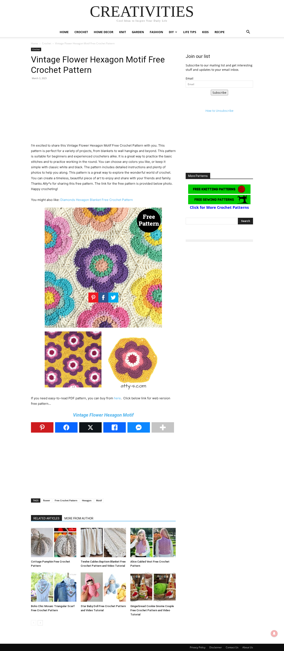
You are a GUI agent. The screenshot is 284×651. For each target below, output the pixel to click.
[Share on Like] (114, 427)
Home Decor (103, 32)
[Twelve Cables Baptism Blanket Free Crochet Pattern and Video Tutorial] (103, 542)
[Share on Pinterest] (42, 427)
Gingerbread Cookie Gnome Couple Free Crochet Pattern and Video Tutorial (152, 610)
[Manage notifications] (274, 633)
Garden (138, 32)
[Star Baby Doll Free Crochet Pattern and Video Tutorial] (103, 587)
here (117, 398)
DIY (171, 32)
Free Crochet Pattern (66, 500)
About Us (247, 647)
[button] (248, 32)
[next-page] (40, 622)
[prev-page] (33, 622)
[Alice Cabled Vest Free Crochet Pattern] (153, 542)
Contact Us (232, 647)
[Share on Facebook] (66, 427)
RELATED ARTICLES (46, 518)
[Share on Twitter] (90, 427)
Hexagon (86, 500)
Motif (99, 500)
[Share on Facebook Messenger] (138, 427)
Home (64, 32)
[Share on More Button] (163, 427)
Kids (205, 32)
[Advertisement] (103, 114)
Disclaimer (215, 647)
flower (46, 500)
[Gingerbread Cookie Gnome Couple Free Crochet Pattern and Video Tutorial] (153, 587)
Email (189, 78)
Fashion (156, 32)
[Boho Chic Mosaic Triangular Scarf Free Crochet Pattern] (53, 587)
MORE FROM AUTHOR (78, 518)
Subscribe (219, 93)
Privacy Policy (197, 647)
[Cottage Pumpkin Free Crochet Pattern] (53, 542)
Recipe (220, 32)
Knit (122, 32)
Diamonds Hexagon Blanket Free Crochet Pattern (96, 200)
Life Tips (189, 32)
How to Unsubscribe (219, 111)
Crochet (81, 32)
